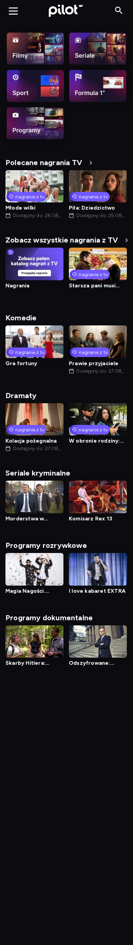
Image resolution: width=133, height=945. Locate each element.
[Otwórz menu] (13, 11)
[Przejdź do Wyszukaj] (118, 10)
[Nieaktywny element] (35, 49)
